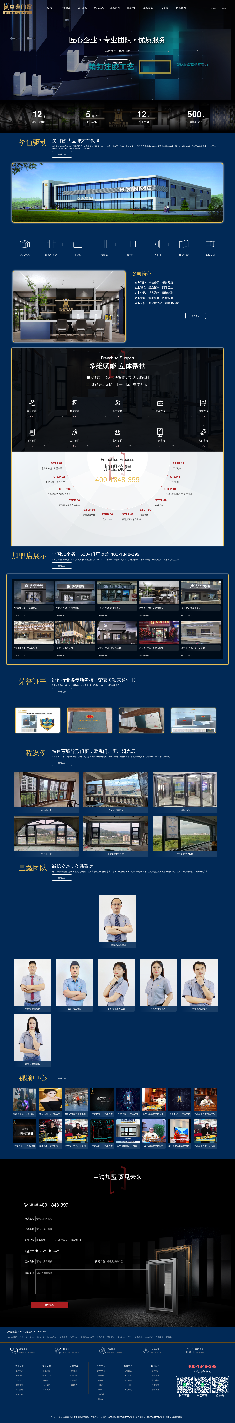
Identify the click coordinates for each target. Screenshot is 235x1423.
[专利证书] (38, 720)
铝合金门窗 (52, 1337)
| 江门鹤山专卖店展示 (191, 607)
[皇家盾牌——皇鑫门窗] (24, 1131)
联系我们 (181, 8)
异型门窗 (101, 1394)
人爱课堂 (159, 1337)
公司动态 (73, 1375)
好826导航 (12, 1337)
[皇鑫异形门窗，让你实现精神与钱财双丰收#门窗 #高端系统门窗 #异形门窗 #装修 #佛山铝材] (205, 1131)
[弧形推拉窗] (46, 789)
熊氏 (130, 1337)
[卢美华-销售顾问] (158, 982)
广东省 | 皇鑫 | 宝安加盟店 (151, 607)
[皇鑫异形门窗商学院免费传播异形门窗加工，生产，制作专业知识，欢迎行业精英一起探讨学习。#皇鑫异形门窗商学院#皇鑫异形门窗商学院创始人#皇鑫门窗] (205, 1099)
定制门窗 (121, 1337)
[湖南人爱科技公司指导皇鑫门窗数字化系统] (24, 1099)
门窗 (32, 1337)
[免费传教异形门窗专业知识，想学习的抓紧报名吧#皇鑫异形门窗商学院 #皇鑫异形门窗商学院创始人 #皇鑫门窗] (154, 1099)
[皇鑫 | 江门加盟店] (75, 592)
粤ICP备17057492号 (125, 1417)
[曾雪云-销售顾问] (32, 1037)
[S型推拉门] (185, 789)
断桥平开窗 (101, 1371)
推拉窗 (101, 1380)
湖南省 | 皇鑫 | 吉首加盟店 (193, 647)
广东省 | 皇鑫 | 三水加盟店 (25, 647)
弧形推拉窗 (46, 810)
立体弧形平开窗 (116, 810)
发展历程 (19, 1394)
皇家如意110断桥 (116, 853)
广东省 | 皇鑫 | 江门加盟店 (67, 607)
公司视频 (128, 1389)
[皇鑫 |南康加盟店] (117, 592)
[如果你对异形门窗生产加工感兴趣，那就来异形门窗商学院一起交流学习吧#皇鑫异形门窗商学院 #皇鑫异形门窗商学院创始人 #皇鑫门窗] (154, 1131)
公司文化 (19, 1380)
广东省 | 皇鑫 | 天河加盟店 (151, 647)
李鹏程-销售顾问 (32, 1008)
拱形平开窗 (46, 853)
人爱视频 (138, 1337)
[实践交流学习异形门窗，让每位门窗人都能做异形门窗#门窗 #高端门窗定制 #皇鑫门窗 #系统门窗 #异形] (180, 1131)
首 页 (49, 8)
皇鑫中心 (128, 1365)
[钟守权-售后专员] (199, 982)
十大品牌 (100, 1337)
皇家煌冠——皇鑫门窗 (128, 1114)
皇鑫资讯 (131, 8)
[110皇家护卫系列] (185, 833)
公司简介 (19, 1371)
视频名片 (170, 1337)
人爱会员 (63, 1337)
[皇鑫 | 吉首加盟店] (201, 632)
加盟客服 (46, 1389)
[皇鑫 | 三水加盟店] (34, 632)
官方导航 (213, 8)
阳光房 (101, 1375)
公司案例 (128, 1380)
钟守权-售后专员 (199, 1008)
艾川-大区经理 (74, 1008)
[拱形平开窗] (46, 833)
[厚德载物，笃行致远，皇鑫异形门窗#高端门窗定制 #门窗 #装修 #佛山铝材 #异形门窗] (50, 1131)
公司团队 (46, 1385)
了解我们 (117, 63)
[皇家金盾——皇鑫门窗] (102, 1131)
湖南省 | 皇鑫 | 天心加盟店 (109, 647)
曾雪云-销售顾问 (32, 1063)
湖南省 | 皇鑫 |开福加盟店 (25, 607)
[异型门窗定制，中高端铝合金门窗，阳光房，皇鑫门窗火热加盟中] (128, 1131)
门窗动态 (73, 1380)
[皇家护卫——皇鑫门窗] (102, 1099)
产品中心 (99, 8)
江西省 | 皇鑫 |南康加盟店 (109, 607)
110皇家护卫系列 (185, 853)
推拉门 (101, 1385)
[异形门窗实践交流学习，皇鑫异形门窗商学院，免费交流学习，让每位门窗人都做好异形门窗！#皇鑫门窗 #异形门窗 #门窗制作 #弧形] (76, 1099)
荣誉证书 (19, 1385)
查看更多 (62, 154)
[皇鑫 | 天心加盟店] (117, 632)
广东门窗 (23, 1337)
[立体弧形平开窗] (115, 789)
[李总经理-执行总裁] (117, 918)
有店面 (42, 1250)
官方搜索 (155, 1380)
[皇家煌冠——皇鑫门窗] (128, 1099)
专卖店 (164, 8)
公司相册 (128, 1385)
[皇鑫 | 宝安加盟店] (159, 592)
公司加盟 (128, 1375)
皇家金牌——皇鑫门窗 (179, 1114)
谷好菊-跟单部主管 (116, 1008)
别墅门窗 (74, 1337)
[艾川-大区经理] (74, 982)
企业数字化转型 (87, 1337)
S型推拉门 (185, 810)
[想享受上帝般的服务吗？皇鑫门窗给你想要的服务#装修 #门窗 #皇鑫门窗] (76, 1131)
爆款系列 (101, 1399)
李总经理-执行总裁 (117, 945)
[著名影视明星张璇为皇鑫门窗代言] (50, 1099)
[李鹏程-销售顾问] (32, 982)
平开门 (101, 1389)
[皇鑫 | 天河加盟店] (159, 632)
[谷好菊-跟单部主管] (116, 982)
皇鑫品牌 (19, 1389)
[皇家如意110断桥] (115, 833)
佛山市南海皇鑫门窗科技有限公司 (84, 1417)
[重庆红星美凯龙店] (75, 632)
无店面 (55, 1250)
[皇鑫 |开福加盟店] (34, 592)
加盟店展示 (46, 1375)
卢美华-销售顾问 (158, 1008)
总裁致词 (19, 1375)
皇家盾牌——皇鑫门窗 (24, 1146)
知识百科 (73, 1385)
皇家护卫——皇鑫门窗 (102, 1114)
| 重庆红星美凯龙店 (64, 647)
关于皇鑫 (66, 8)
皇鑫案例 (115, 8)
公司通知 (73, 1371)
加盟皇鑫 (82, 8)
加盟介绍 (46, 1371)
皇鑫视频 (148, 8)
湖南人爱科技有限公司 (175, 1417)
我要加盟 (224, 8)
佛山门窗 (41, 1337)
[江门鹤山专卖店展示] (201, 592)
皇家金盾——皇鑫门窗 (102, 1146)
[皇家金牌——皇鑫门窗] (180, 1099)
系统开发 (111, 1337)
